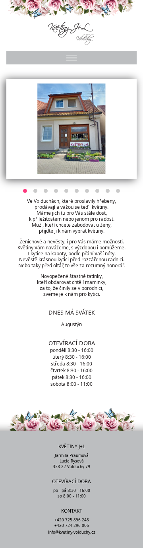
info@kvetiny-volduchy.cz (71, 532)
